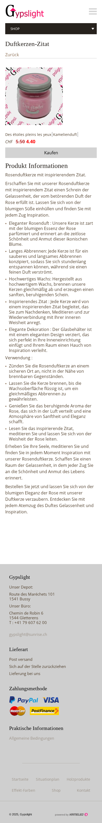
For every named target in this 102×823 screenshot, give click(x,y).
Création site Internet (71, 814)
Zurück (12, 55)
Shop (15, 28)
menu (93, 11)
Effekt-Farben (23, 790)
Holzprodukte (78, 779)
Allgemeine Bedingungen (31, 738)
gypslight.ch (34, 11)
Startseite (20, 779)
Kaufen (51, 153)
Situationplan (47, 779)
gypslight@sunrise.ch (28, 634)
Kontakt (83, 790)
